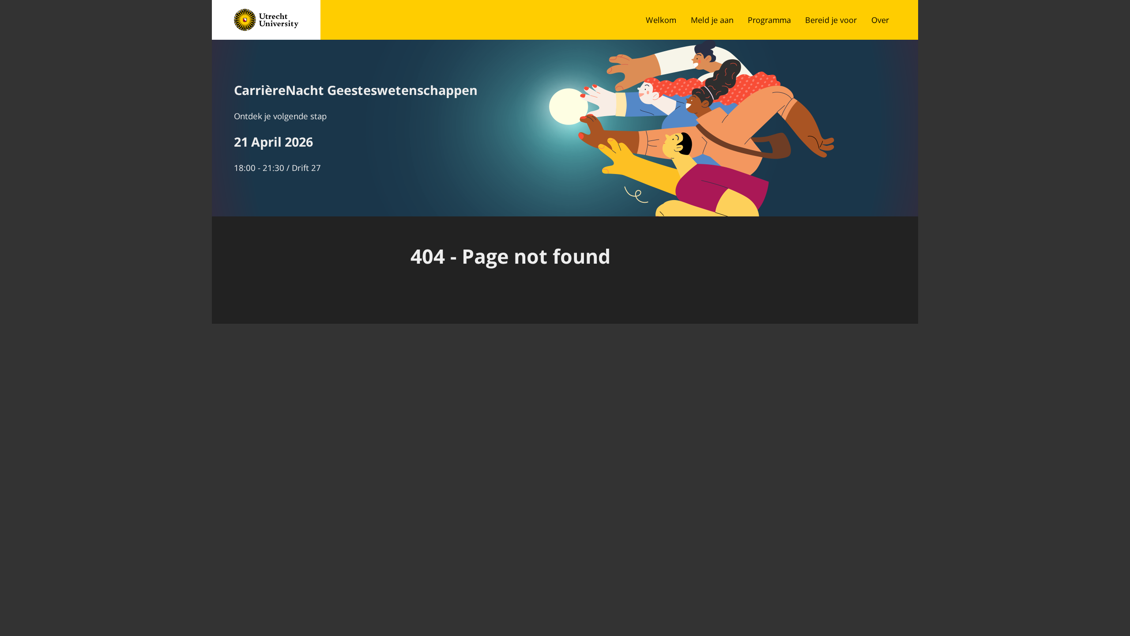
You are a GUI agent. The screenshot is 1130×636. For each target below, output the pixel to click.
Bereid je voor (831, 20)
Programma (769, 20)
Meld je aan (712, 20)
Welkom (661, 20)
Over (880, 20)
